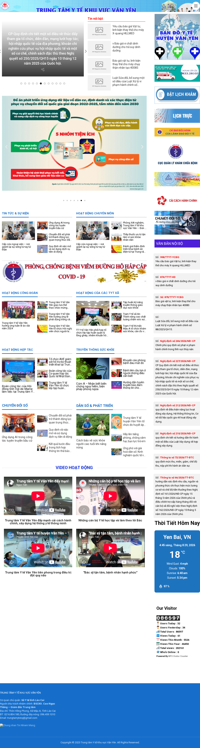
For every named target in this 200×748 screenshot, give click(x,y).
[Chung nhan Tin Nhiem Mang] (17, 725)
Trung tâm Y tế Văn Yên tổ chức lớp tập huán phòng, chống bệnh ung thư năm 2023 (60, 385)
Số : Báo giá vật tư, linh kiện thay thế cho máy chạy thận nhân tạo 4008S (175, 301)
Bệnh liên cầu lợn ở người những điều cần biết (134, 373)
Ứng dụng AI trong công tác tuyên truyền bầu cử (59, 225)
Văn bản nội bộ (169, 243)
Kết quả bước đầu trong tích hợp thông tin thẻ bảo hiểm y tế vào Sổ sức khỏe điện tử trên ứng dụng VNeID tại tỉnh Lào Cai (59, 447)
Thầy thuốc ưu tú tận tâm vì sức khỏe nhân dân (134, 237)
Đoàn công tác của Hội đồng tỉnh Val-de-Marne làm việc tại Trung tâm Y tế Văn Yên (17, 389)
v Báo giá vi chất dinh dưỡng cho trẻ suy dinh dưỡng (126, 47)
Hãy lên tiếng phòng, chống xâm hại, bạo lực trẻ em (134, 438)
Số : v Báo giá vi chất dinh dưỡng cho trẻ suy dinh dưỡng (175, 281)
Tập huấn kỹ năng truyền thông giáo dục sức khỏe (133, 305)
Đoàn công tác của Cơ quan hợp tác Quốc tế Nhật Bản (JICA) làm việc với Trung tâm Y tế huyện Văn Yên (60, 373)
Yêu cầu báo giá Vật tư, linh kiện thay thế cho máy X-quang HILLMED (128, 30)
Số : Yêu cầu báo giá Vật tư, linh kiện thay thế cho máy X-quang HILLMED (175, 261)
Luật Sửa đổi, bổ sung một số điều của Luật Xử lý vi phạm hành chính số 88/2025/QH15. (128, 81)
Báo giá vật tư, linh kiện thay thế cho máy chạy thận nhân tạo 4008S (126, 64)
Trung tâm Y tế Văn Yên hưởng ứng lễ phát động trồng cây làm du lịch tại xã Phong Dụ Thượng (60, 317)
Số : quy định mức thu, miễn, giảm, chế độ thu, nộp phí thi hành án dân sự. (176, 461)
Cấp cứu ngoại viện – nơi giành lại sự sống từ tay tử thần (16, 247)
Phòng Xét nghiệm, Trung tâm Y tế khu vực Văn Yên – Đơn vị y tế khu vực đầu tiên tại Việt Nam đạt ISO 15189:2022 (134, 225)
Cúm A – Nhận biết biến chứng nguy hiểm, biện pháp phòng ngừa (91, 386)
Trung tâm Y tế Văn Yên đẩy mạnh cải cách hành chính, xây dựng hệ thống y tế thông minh (38, 522)
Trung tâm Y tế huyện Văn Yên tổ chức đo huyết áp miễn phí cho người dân (134, 421)
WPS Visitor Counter (178, 656)
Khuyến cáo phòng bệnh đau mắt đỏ (134, 361)
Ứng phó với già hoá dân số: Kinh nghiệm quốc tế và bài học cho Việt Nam (134, 452)
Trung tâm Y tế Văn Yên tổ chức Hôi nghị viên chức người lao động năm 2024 (60, 329)
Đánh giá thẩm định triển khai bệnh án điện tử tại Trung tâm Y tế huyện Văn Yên (134, 249)
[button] (6, 146)
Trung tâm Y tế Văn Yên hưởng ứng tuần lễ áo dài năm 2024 (16, 326)
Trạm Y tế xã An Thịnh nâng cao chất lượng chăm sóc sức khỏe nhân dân (134, 317)
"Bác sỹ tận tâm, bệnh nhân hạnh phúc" (110, 572)
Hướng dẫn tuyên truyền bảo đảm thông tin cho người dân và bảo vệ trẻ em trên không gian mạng (133, 385)
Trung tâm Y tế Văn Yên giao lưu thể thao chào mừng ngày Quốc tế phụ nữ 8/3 (60, 305)
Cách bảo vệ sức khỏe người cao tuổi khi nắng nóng (91, 444)
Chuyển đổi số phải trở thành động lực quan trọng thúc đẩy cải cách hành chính (60, 237)
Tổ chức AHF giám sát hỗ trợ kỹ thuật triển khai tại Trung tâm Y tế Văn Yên (60, 362)
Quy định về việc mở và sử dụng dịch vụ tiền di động (60, 249)
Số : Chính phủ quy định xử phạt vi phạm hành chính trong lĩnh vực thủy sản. (175, 345)
